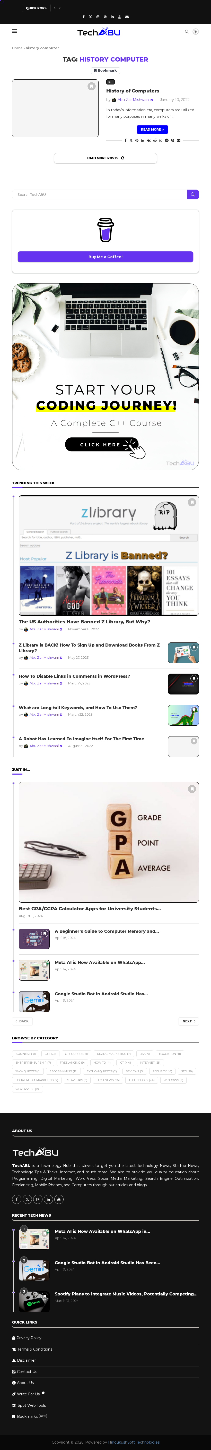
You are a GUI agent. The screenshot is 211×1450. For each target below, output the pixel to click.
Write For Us (28, 1394)
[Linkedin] (112, 17)
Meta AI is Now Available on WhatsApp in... (102, 1231)
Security (162, 1071)
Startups (77, 1080)
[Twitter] (90, 17)
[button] (55, 8)
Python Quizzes (101, 1071)
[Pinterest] (105, 17)
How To (102, 1062)
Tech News (108, 1080)
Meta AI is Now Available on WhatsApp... (100, 962)
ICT (125, 1062)
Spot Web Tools (32, 1405)
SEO (187, 1071)
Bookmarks (31, 1416)
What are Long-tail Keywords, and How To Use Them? (78, 707)
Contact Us (27, 1371)
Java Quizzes (27, 1071)
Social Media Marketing (36, 1080)
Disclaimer (26, 1360)
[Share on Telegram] (167, 140)
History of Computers (132, 91)
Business (25, 1054)
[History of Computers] (55, 108)
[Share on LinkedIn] (142, 140)
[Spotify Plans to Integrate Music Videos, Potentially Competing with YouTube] (34, 1301)
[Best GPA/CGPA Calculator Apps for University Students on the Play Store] (109, 842)
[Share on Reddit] (155, 140)
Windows (173, 1080)
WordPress (27, 1089)
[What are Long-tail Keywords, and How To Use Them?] (183, 715)
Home (17, 48)
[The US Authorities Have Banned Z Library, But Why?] (109, 555)
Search (193, 194)
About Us (25, 1382)
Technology (142, 1080)
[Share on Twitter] (131, 140)
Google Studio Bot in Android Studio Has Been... (107, 1262)
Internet (150, 1062)
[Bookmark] (91, 86)
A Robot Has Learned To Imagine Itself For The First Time (81, 738)
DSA (145, 1054)
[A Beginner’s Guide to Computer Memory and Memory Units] (34, 939)
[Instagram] (97, 17)
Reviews (135, 1071)
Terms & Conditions (34, 1349)
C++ (50, 1054)
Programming (63, 1071)
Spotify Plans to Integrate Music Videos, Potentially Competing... (126, 1294)
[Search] (186, 31)
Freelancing (72, 1062)
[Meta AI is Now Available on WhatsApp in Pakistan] (34, 970)
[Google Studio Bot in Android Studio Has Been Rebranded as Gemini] (34, 1001)
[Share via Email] (178, 140)
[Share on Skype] (172, 140)
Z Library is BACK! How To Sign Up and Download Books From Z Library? (89, 648)
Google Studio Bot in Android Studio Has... (101, 993)
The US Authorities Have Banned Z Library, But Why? (84, 622)
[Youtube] (119, 17)
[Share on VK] (149, 140)
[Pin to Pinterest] (136, 140)
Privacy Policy (28, 1338)
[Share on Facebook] (126, 140)
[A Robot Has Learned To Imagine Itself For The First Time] (183, 746)
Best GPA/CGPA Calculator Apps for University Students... (90, 909)
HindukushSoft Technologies (134, 1442)
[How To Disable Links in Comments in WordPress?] (183, 684)
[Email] (127, 17)
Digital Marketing (114, 1054)
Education (170, 1054)
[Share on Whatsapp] (160, 140)
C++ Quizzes (76, 1054)
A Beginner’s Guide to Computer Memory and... (107, 931)
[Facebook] (83, 17)
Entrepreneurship (33, 1062)
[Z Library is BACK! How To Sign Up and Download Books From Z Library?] (183, 652)
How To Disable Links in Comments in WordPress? (74, 676)
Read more (151, 129)
